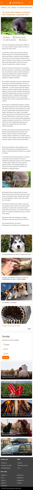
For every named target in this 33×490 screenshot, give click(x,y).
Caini (29, 328)
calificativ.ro (20, 475)
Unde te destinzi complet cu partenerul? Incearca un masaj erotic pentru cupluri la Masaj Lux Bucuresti (15, 375)
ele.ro (2, 477)
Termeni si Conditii (6, 465)
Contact (19, 463)
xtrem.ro (3, 480)
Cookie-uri (4, 463)
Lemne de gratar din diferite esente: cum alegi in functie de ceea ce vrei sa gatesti (15, 414)
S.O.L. (19, 468)
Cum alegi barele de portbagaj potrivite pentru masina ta (15, 452)
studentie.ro (20, 477)
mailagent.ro (20, 480)
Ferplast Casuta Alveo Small (11, 326)
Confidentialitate (5, 468)
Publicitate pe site (22, 465)
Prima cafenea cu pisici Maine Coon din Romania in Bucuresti (15, 433)
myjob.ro (3, 483)
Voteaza (5, 357)
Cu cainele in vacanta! (9, 302)
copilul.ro (19, 483)
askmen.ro (4, 475)
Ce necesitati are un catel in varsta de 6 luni (16, 254)
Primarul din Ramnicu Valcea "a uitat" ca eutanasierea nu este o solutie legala (15, 278)
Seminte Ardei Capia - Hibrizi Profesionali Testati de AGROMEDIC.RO (15, 395)
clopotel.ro (4, 485)
